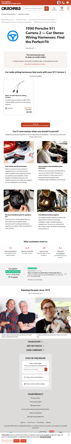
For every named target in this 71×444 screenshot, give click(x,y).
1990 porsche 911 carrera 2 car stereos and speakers (16, 22)
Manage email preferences (35, 416)
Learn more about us (34, 293)
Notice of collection (35, 413)
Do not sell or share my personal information (35, 409)
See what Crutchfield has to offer (34, 64)
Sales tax (23, 422)
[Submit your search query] (46, 8)
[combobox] (36, 8)
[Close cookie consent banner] (69, 435)
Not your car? (30, 48)
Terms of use (31, 422)
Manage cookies (35, 405)
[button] (69, 318)
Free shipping (11, 2)
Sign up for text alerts (34, 377)
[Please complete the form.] (45, 369)
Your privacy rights (35, 402)
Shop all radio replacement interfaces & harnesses (35, 124)
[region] (35, 318)
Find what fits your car (7, 19)
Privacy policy (35, 398)
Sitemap (48, 422)
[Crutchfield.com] (11, 8)
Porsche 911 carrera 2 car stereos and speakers (42, 19)
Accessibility (40, 422)
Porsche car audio (21, 19)
